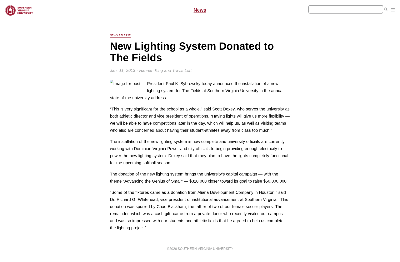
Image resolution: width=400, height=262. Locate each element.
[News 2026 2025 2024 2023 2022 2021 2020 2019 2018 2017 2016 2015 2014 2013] (393, 10)
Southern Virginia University (205, 249)
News (200, 10)
